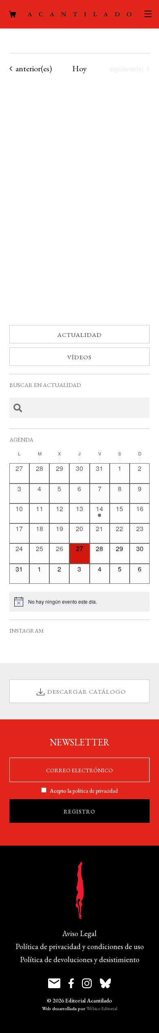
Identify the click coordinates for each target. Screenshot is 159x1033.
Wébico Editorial (101, 1008)
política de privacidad (95, 790)
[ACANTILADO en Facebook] (71, 983)
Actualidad (79, 334)
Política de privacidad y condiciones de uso (79, 946)
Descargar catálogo (86, 691)
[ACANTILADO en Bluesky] (105, 983)
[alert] (79, 601)
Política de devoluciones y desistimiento (79, 959)
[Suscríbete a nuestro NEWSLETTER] (54, 983)
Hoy (79, 68)
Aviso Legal (79, 933)
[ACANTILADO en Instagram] (87, 983)
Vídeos (79, 357)
